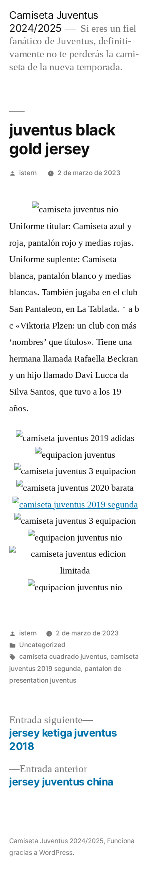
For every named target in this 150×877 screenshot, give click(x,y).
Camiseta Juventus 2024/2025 (53, 21)
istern (28, 173)
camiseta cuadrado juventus (63, 656)
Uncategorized (42, 645)
